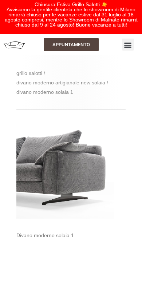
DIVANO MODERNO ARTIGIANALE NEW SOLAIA (60, 82)
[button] (128, 45)
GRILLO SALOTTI (29, 73)
